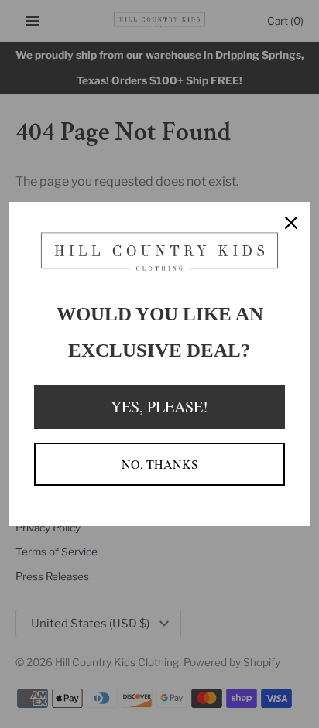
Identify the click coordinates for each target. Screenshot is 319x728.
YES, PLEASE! (159, 406)
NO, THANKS (160, 464)
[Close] (291, 220)
